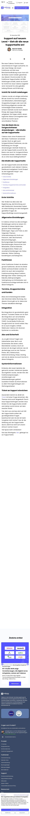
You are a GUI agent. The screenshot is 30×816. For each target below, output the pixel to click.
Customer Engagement (7, 751)
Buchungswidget (5, 765)
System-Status (4, 783)
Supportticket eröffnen (6, 778)
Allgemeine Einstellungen (10, 179)
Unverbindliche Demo (10, 737)
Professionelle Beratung (7, 776)
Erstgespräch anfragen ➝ (21, 7)
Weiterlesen (15, 683)
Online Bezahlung (5, 762)
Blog (2, 792)
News (19, 665)
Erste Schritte (7, 177)
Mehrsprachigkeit (5, 767)
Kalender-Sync (5, 760)
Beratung (15, 665)
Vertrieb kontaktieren (11, 2)
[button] (3, 2)
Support (20, 2)
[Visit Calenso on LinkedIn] (10, 58)
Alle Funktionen (4, 769)
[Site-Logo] (5, 7)
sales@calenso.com (10, 731)
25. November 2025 (7, 665)
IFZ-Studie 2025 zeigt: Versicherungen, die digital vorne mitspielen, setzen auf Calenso (15, 671)
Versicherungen (6, 666)
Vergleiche (23, 665)
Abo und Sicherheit (8, 190)
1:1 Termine (3, 744)
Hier (17, 433)
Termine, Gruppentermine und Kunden (14, 185)
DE (4, 2)
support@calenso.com (11, 732)
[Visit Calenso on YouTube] (24, 58)
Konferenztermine (5, 749)
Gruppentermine (5, 746)
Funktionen (6, 182)
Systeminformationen (9, 193)
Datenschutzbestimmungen (21, 795)
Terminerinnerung (5, 757)
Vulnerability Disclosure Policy (8, 785)
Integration (6, 187)
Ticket (4, 397)
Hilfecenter (4, 781)
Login (26, 2)
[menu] (12, 8)
